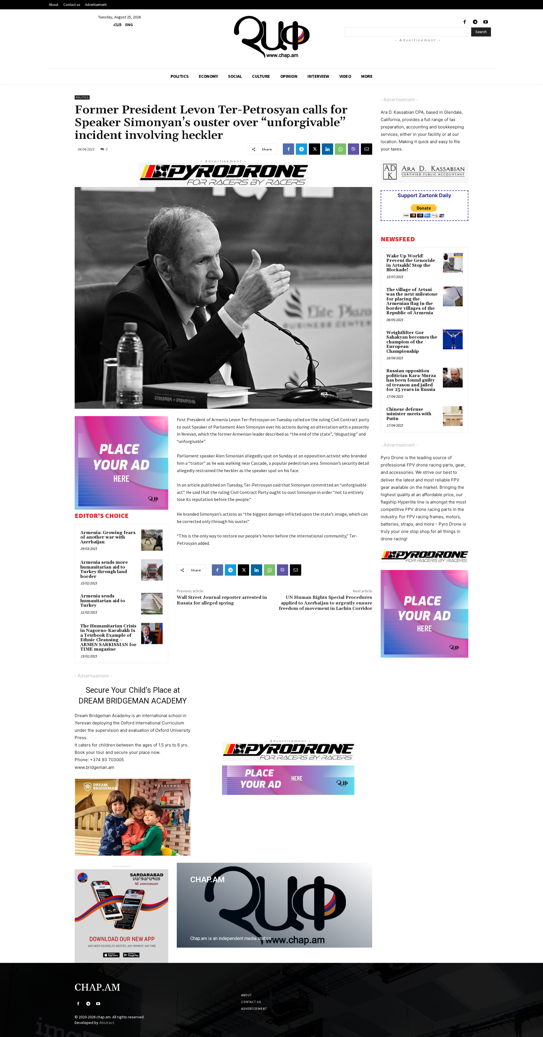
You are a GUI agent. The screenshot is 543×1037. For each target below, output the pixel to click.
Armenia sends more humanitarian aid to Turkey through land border (104, 569)
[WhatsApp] (340, 149)
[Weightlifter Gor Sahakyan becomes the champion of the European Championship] (453, 339)
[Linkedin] (327, 149)
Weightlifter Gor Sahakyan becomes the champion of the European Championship (411, 342)
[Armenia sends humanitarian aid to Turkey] (152, 603)
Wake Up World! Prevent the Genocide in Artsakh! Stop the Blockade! (410, 263)
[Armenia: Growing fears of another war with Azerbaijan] (152, 540)
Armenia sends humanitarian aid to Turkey (102, 600)
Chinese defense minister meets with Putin (408, 414)
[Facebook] (464, 22)
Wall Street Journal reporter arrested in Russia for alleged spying (222, 600)
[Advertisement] (425, 49)
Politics (82, 97)
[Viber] (353, 149)
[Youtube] (486, 22)
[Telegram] (475, 22)
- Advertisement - (93, 676)
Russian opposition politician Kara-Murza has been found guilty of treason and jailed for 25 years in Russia (411, 380)
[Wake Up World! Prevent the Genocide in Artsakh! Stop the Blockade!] (453, 263)
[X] (314, 149)
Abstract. (107, 1022)
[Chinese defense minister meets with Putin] (453, 416)
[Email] (366, 149)
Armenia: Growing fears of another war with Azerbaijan (107, 537)
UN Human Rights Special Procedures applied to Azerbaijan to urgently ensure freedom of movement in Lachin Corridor (325, 603)
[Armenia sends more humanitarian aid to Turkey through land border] (152, 570)
